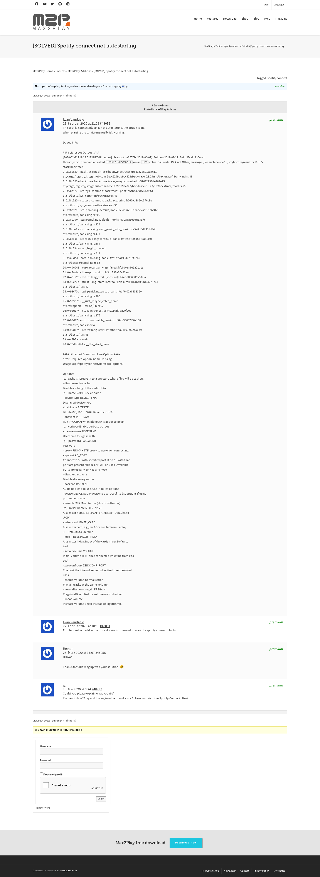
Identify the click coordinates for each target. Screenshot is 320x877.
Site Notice (279, 870)
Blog (256, 19)
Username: (46, 746)
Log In (101, 798)
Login (266, 4)
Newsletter (230, 870)
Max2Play (209, 46)
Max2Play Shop (210, 870)
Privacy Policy (261, 870)
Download (230, 19)
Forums (61, 71)
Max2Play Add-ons (79, 71)
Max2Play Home (43, 71)
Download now (186, 843)
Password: (45, 760)
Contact (244, 870)
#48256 (100, 653)
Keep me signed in (53, 774)
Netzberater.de (69, 870)
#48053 (105, 123)
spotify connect (277, 78)
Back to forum (161, 105)
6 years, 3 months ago (106, 86)
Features (212, 19)
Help (267, 19)
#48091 (105, 626)
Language (279, 4)
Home (198, 19)
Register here (42, 807)
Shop (245, 19)
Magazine (281, 19)
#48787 (97, 689)
